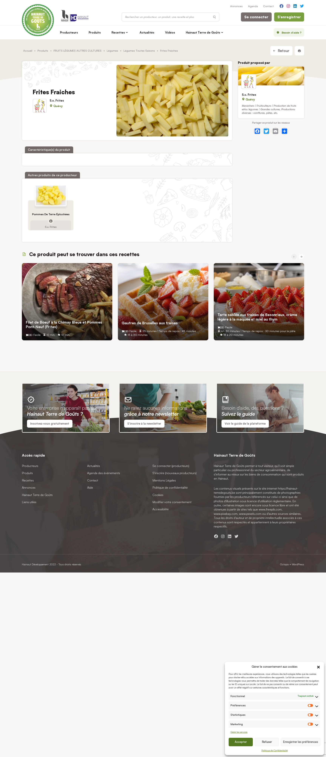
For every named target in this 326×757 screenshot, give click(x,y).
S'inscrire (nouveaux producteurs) (174, 473)
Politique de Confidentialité (274, 750)
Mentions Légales (164, 480)
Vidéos (170, 32)
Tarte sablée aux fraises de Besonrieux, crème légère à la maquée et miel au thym (257, 316)
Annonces (236, 6)
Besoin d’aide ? (291, 32)
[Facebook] (257, 131)
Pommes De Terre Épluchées (50, 214)
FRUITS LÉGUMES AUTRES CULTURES (77, 50)
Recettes (118, 32)
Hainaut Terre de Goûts (203, 32)
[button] (318, 666)
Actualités (147, 32)
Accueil (27, 50)
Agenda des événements (103, 473)
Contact (268, 6)
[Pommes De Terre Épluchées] (51, 195)
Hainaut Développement (35, 564)
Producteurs (69, 32)
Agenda (253, 6)
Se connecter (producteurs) (170, 466)
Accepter (241, 742)
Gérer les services (239, 732)
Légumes (112, 50)
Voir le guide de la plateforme (245, 423)
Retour (283, 50)
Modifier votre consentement (171, 502)
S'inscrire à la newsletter (144, 423)
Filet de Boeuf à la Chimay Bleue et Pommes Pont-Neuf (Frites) (64, 324)
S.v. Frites (57, 100)
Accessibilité (160, 509)
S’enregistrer (289, 17)
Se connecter (256, 17)
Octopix (284, 564)
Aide (90, 487)
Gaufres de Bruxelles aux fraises (150, 323)
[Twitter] (266, 131)
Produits (95, 32)
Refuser (267, 742)
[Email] (275, 131)
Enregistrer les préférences (300, 742)
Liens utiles (29, 502)
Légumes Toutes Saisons (139, 50)
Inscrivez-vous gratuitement (49, 423)
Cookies (157, 495)
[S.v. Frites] (271, 76)
